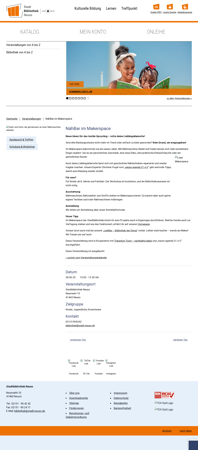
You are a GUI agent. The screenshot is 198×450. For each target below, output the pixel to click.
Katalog (29, 32)
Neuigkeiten (121, 403)
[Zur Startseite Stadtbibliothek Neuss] (30, 10)
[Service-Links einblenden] (193, 445)
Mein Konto (93, 32)
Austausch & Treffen (21, 139)
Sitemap (74, 403)
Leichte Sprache (169, 12)
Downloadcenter (78, 398)
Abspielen (91, 98)
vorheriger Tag (78, 339)
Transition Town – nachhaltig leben (133, 240)
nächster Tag (180, 339)
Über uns (74, 393)
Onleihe (156, 32)
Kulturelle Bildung (88, 8)
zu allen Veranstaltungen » (179, 98)
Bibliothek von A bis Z (19, 52)
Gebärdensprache (185, 12)
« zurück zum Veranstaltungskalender (86, 257)
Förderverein (76, 408)
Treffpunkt (129, 8)
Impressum (120, 393)
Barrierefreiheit (122, 408)
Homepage (144, 224)
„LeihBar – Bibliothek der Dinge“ (120, 230)
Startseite (12, 118)
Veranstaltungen (31, 118)
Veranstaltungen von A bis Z (23, 45)
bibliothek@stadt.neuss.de (80, 325)
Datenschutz (121, 398)
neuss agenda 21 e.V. (136, 167)
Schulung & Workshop (22, 146)
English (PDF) (156, 12)
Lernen (111, 8)
